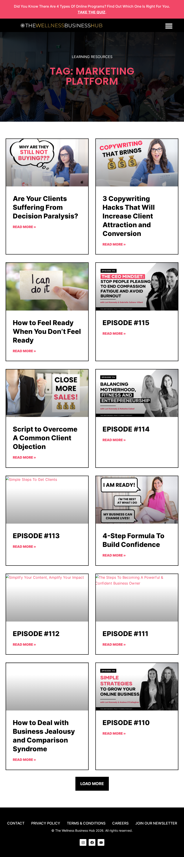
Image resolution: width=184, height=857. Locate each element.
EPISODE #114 (126, 429)
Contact (15, 823)
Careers (120, 823)
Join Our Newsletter (156, 823)
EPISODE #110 (126, 723)
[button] (169, 26)
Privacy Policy (45, 823)
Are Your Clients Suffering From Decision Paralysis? (45, 207)
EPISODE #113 (36, 536)
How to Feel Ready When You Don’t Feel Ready (47, 331)
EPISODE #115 (126, 323)
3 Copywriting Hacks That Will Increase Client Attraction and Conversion (129, 215)
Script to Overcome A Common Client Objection (45, 438)
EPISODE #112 (36, 634)
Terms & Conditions (86, 823)
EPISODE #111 (125, 634)
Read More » (24, 227)
